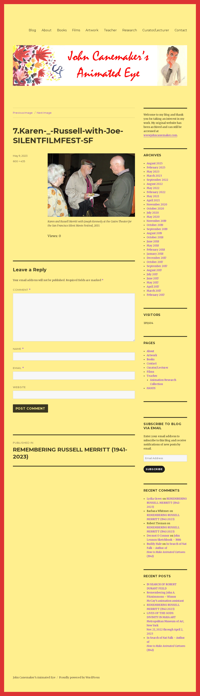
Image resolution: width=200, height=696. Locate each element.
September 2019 (157, 229)
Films (76, 30)
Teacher (110, 30)
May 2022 (153, 188)
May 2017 (152, 282)
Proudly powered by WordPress (79, 677)
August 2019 (154, 233)
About (47, 30)
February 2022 (156, 192)
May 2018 (153, 245)
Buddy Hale (154, 544)
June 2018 (153, 241)
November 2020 (157, 204)
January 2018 (155, 253)
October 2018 (155, 237)
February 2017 (155, 295)
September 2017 (157, 266)
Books (62, 30)
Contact (181, 30)
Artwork (92, 30)
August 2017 (154, 270)
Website (19, 387)
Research (129, 30)
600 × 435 (19, 161)
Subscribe (154, 469)
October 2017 (155, 262)
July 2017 (152, 274)
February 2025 (156, 167)
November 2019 (156, 221)
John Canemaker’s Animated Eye (34, 677)
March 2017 (154, 290)
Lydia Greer (154, 498)
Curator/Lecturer (155, 30)
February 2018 (156, 249)
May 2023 (153, 171)
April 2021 (153, 200)
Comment (22, 289)
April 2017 (153, 286)
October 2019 (155, 225)
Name (18, 349)
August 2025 (154, 163)
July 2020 (153, 212)
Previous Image (23, 112)
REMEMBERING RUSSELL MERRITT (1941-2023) (167, 503)
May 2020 (153, 217)
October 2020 (155, 208)
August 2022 (155, 184)
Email (18, 368)
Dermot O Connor (158, 535)
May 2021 (153, 196)
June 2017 (153, 278)
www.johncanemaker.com (160, 135)
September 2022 (157, 180)
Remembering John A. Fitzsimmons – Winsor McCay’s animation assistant (165, 596)
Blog (32, 30)
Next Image (44, 112)
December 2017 (156, 258)
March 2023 (154, 175)
